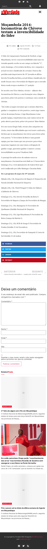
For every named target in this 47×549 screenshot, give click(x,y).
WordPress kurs (37, 537)
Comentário (6, 301)
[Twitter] (23, 1)
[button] (40, 12)
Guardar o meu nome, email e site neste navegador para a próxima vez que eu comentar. (22, 358)
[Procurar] (30, 6)
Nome (4, 329)
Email (4, 338)
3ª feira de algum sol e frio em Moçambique (19, 411)
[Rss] (27, 1)
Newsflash (7, 406)
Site (2, 347)
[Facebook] (19, 1)
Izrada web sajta (24, 539)
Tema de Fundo (8, 454)
